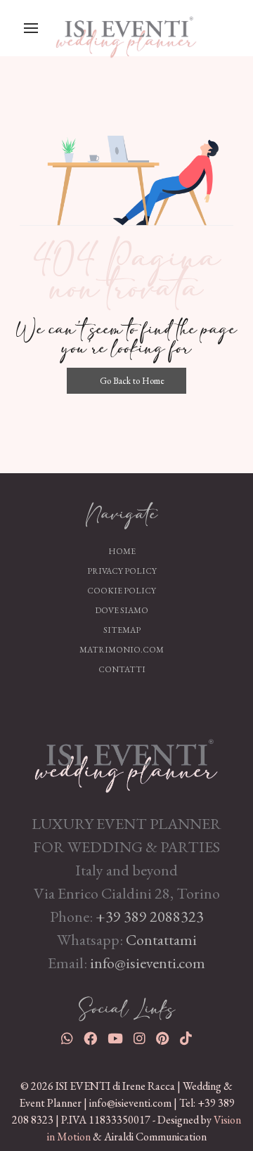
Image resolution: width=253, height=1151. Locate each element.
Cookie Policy (121, 590)
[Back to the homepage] (126, 756)
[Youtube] (115, 1039)
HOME (122, 551)
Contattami (161, 940)
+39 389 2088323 (150, 916)
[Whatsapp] (67, 1039)
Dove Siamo (121, 610)
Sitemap (122, 630)
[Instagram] (139, 1039)
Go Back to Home (131, 381)
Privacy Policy (122, 571)
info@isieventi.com (147, 963)
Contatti (121, 669)
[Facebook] (90, 1039)
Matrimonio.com (121, 649)
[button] (31, 28)
